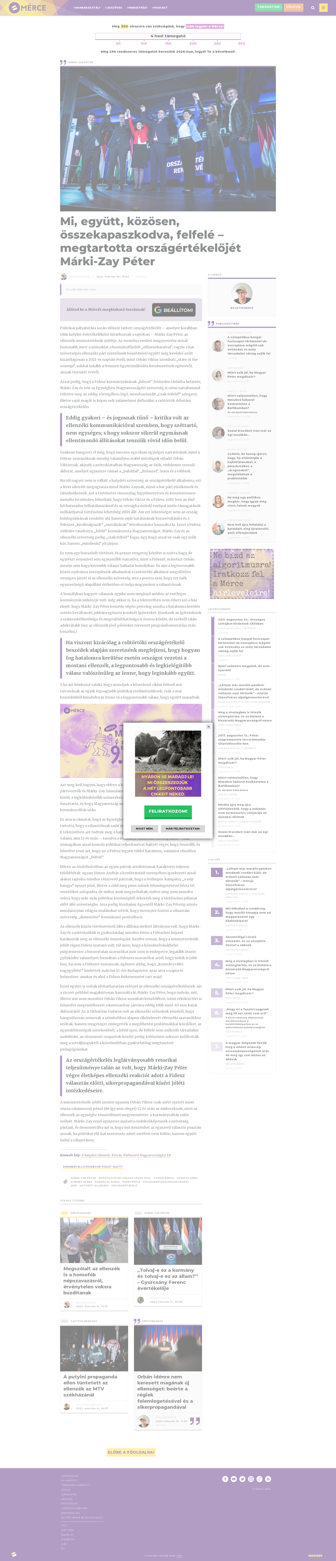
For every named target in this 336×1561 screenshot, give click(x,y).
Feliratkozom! (168, 811)
